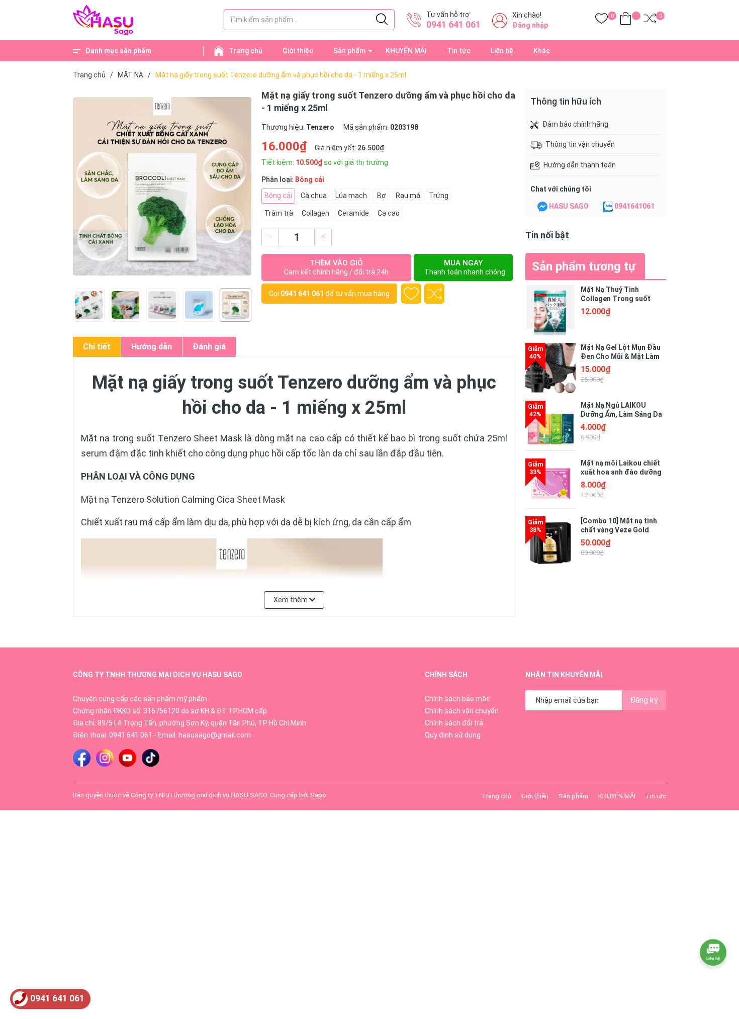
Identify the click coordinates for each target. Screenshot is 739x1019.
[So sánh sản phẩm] (649, 20)
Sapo (318, 795)
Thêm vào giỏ (336, 267)
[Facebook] (81, 758)
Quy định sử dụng (453, 735)
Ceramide (353, 213)
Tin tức (459, 51)
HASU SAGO (569, 206)
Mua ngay (464, 267)
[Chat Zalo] (608, 207)
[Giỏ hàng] (625, 20)
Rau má (408, 196)
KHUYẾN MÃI (406, 51)
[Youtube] (127, 758)
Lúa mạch (351, 196)
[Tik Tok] (150, 758)
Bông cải (278, 196)
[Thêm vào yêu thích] (411, 294)
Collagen (315, 213)
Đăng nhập (530, 25)
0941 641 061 (453, 24)
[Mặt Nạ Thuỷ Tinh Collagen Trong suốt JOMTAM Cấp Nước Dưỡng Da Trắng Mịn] (550, 310)
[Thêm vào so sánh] (434, 294)
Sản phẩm (349, 51)
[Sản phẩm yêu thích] (601, 20)
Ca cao (389, 213)
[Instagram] (105, 758)
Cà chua (314, 196)
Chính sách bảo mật (457, 699)
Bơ (381, 196)
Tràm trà (278, 213)
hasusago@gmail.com (214, 735)
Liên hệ (502, 51)
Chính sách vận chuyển (462, 711)
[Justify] (382, 20)
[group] (162, 186)
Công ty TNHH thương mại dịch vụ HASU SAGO (199, 795)
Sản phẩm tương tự (583, 266)
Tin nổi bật (547, 235)
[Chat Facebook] (542, 207)
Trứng (438, 196)
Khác (541, 51)
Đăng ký (644, 700)
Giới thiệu (298, 51)
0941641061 (634, 206)
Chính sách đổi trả (454, 723)
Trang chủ (245, 51)
